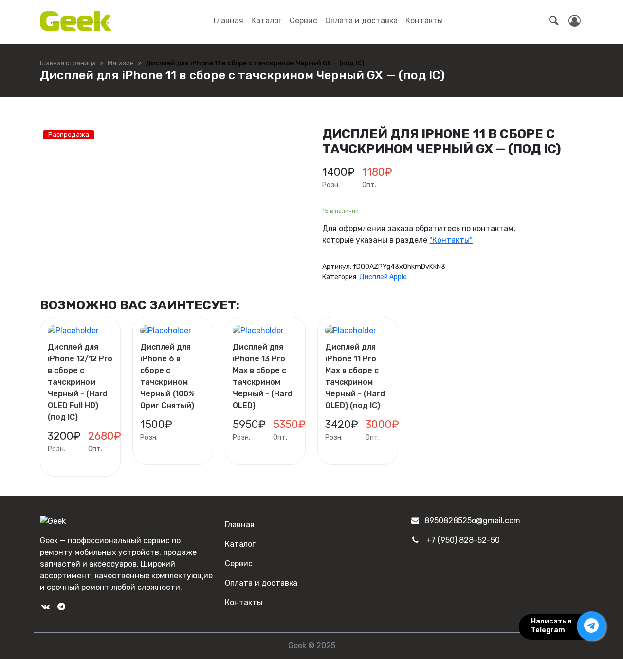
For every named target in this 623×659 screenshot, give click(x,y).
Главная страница (68, 63)
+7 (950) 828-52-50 (463, 540)
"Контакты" (451, 240)
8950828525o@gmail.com (472, 520)
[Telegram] (60, 606)
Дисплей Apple (383, 277)
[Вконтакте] (45, 606)
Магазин (121, 63)
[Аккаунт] (574, 21)
